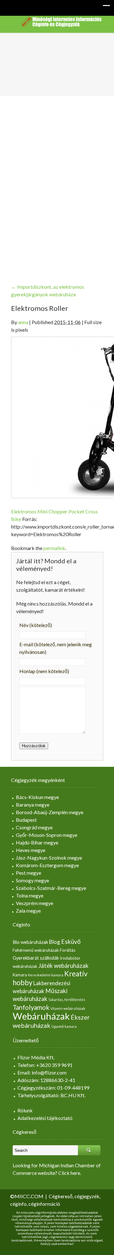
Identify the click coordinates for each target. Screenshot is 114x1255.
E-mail (55, 648)
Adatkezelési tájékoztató (45, 1118)
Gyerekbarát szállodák (36, 958)
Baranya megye (32, 805)
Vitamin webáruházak (67, 1008)
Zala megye (28, 911)
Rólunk (25, 1110)
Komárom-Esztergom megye (47, 865)
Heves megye (30, 850)
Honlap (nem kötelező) (44, 671)
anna (23, 322)
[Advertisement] (57, 184)
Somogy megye (32, 880)
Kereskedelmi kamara (45, 975)
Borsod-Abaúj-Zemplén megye (49, 812)
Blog (54, 941)
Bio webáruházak (30, 942)
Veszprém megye (34, 903)
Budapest (26, 820)
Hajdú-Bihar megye (37, 842)
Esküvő (71, 941)
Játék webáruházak (63, 965)
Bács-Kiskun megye (37, 797)
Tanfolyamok (31, 1007)
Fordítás (67, 950)
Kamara (20, 974)
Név (35, 625)
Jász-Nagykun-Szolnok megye (49, 858)
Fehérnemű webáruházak (36, 950)
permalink (54, 548)
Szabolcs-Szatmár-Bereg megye (51, 888)
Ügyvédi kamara (64, 1026)
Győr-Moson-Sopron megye (46, 835)
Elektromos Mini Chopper (39, 511)
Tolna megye (29, 895)
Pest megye (28, 873)
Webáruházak (41, 1015)
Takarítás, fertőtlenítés (66, 999)
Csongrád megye (34, 827)
